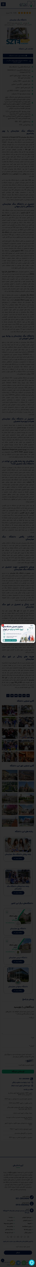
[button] (3, 625)
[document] (18, 633)
